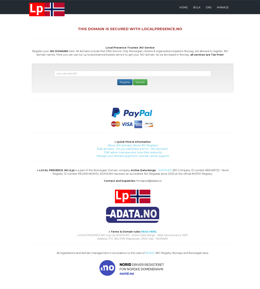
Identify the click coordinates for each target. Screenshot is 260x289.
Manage (223, 7)
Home (183, 7)
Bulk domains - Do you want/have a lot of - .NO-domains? (132, 148)
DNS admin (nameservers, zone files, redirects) (133, 152)
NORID (150, 253)
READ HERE (148, 231)
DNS (209, 7)
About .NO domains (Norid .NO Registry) (133, 145)
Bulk (196, 7)
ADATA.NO (165, 170)
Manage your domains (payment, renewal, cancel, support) (133, 156)
